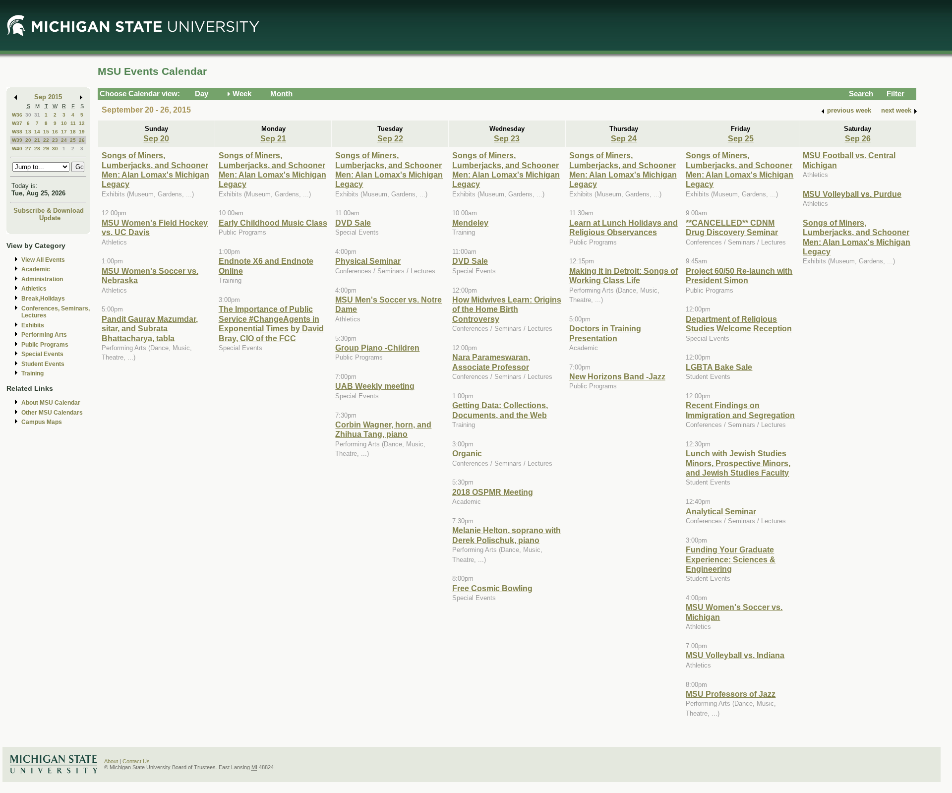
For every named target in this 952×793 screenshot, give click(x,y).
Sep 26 (858, 138)
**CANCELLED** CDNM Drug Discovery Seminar (732, 227)
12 (82, 123)
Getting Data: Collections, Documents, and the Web (500, 410)
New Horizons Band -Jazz (617, 376)
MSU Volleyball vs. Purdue (852, 193)
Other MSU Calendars (52, 412)
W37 (17, 123)
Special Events (42, 354)
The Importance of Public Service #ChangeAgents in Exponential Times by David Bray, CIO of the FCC (271, 323)
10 (64, 123)
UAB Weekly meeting (375, 385)
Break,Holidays (43, 298)
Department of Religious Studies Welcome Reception (739, 323)
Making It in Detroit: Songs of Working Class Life (623, 275)
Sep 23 (507, 138)
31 (37, 115)
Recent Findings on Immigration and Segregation (740, 410)
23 (55, 140)
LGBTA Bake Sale (719, 367)
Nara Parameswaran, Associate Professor (491, 362)
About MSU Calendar (50, 402)
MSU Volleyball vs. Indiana (735, 655)
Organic (467, 453)
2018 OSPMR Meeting (492, 492)
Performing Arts (44, 334)
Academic (35, 269)
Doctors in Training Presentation (605, 333)
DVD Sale (353, 222)
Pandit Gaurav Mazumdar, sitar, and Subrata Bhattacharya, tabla (150, 328)
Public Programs (44, 344)
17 (64, 131)
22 (46, 140)
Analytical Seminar (721, 511)
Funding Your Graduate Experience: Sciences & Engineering (730, 559)
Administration (42, 279)
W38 (17, 131)
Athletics (34, 288)
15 (46, 131)
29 (46, 148)
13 (28, 131)
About (111, 761)
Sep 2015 (48, 97)
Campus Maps (41, 422)
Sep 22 (390, 138)
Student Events (42, 364)
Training (32, 373)
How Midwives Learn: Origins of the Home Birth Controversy (506, 309)
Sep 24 (624, 138)
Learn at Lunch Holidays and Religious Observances (623, 227)
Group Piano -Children (377, 347)
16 (55, 131)
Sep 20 (156, 138)
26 (82, 140)
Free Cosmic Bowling (492, 588)
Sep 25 (741, 138)
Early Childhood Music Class (273, 222)
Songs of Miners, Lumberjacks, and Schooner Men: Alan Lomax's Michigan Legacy (155, 169)
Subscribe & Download (48, 210)
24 (64, 140)
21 (37, 140)
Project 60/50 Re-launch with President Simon (739, 275)
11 (73, 123)
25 (73, 140)
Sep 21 (273, 138)
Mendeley (470, 222)
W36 (17, 115)
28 (37, 148)
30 (28, 115)
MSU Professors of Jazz (730, 693)
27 (28, 148)
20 (28, 140)
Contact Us (136, 761)
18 (73, 131)
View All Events (43, 259)
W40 (17, 148)
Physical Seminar (368, 260)
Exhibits (32, 325)
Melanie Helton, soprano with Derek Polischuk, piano (506, 535)
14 (37, 131)
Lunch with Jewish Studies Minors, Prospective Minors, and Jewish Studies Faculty (738, 463)
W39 (17, 140)
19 (82, 131)
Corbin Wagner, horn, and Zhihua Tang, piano (383, 429)
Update (49, 218)
